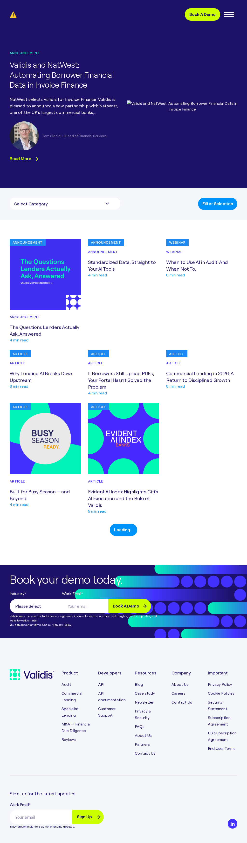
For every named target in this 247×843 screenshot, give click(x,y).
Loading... (123, 529)
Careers (178, 693)
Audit (66, 684)
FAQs (139, 726)
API (101, 684)
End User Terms (221, 748)
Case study (145, 693)
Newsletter (144, 702)
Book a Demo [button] (202, 14)
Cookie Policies (221, 693)
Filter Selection (217, 203)
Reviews (69, 739)
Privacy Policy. (62, 625)
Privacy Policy (220, 684)
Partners (142, 744)
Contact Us (145, 753)
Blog (139, 684)
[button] (228, 14)
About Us (143, 735)
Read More (21, 158)
